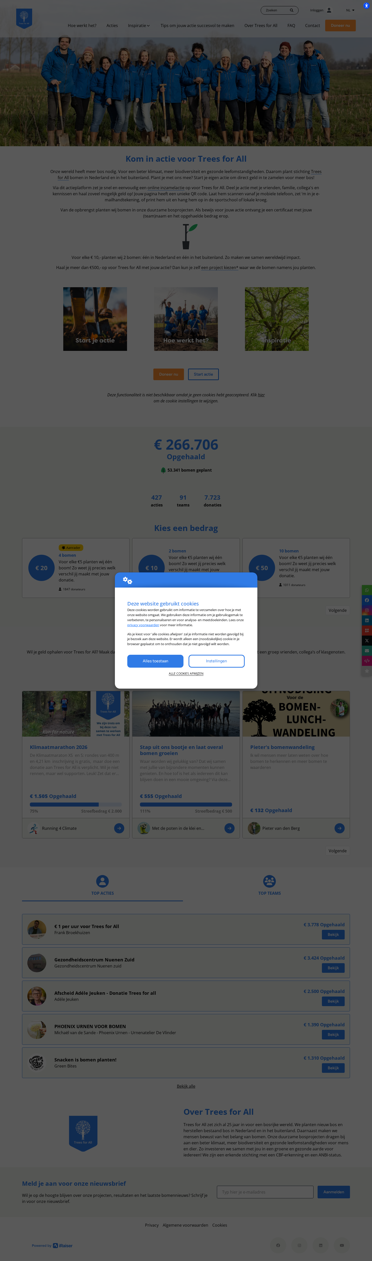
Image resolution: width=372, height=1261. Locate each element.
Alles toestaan (155, 661)
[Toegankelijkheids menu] (366, 6)
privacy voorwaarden (143, 625)
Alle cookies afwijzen (186, 673)
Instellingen (216, 661)
